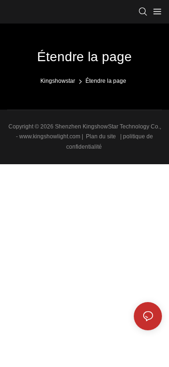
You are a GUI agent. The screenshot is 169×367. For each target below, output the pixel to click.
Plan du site (100, 136)
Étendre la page (105, 81)
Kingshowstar (57, 81)
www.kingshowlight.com (50, 136)
